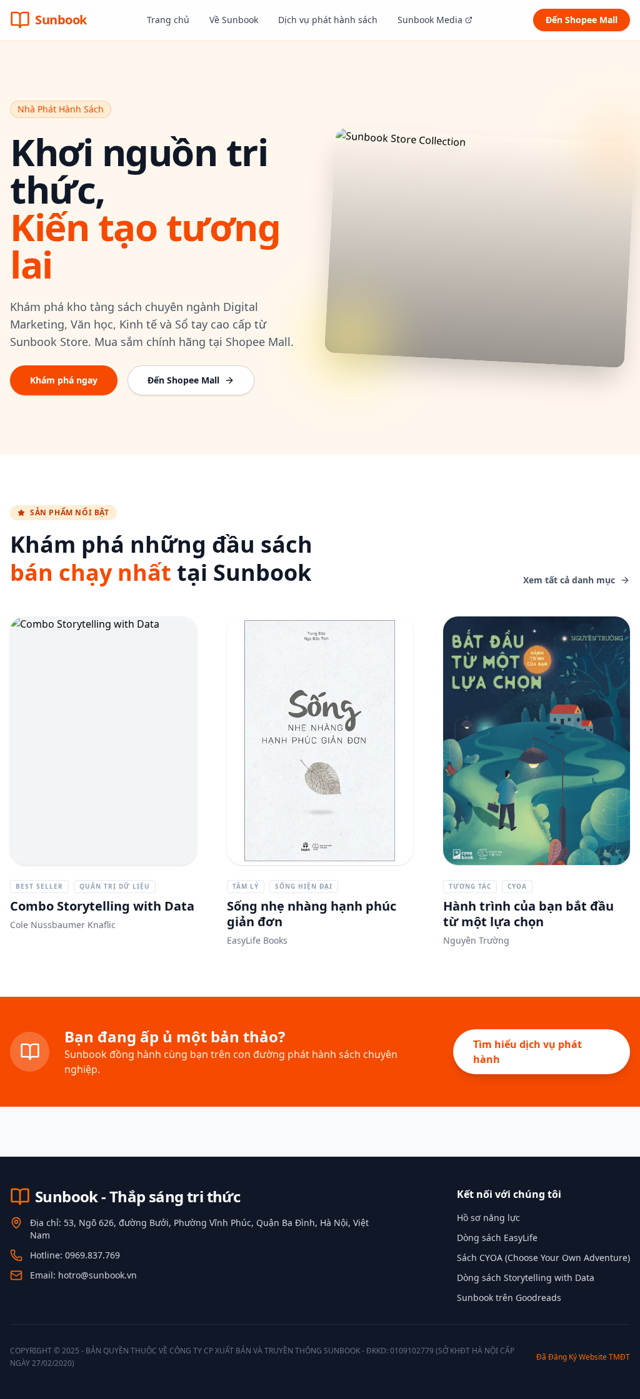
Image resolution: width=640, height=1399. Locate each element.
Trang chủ (168, 20)
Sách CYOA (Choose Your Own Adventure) (543, 1257)
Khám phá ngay (64, 380)
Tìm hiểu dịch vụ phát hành (527, 1051)
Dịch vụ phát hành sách (328, 20)
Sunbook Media (430, 20)
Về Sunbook (233, 20)
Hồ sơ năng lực (488, 1218)
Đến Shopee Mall (582, 20)
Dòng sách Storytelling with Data (525, 1277)
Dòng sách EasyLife (497, 1237)
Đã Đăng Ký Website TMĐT (583, 1357)
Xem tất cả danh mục (569, 580)
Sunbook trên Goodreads (509, 1297)
